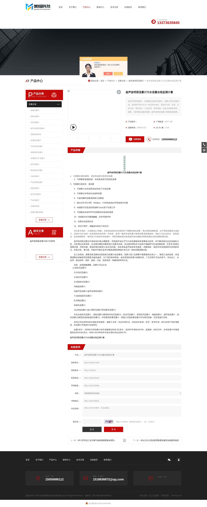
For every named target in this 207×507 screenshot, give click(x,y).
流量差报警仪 (36, 134)
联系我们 (142, 7)
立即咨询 (137, 139)
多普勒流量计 (36, 140)
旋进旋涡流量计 (37, 170)
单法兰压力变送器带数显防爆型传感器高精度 (160, 440)
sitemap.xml (176, 496)
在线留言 (128, 7)
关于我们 (72, 7)
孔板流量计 (35, 176)
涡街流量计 (35, 122)
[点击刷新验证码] (109, 422)
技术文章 (114, 7)
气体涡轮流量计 (37, 146)
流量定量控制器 (37, 212)
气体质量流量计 (37, 182)
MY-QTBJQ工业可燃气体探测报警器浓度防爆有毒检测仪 (102, 440)
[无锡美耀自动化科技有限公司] (38, 7)
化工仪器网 (154, 496)
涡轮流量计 (35, 116)
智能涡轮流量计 (37, 152)
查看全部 (42, 220)
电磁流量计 (35, 110)
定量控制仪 (35, 206)
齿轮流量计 (35, 164)
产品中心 (86, 7)
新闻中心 (100, 7)
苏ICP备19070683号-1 (102, 496)
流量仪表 (122, 81)
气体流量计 (35, 200)
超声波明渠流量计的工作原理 (42, 241)
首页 (61, 7)
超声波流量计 (36, 194)
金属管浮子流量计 (38, 158)
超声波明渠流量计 (136, 81)
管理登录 (165, 496)
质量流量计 (35, 188)
